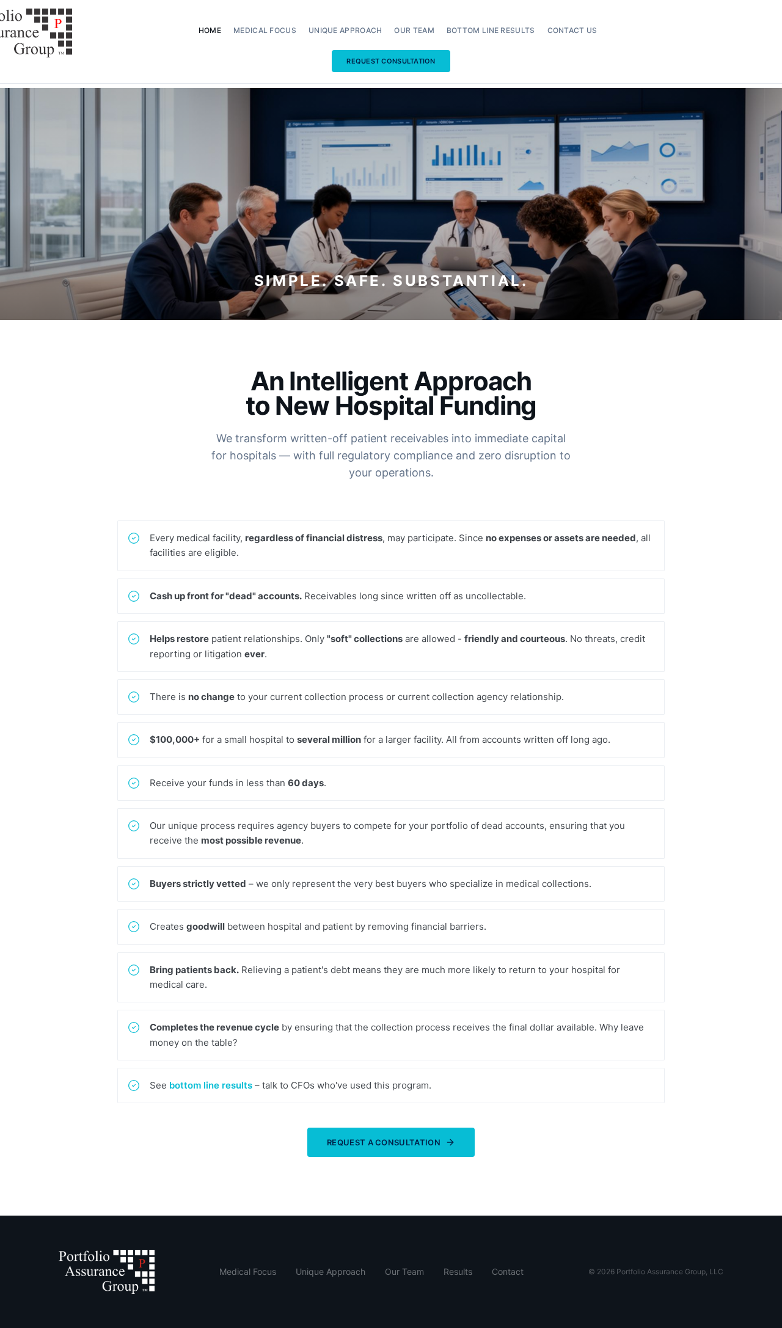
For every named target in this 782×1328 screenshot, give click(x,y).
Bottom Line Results (491, 30)
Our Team (414, 30)
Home (210, 30)
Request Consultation (391, 61)
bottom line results (210, 1085)
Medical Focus (264, 30)
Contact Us (572, 30)
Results (458, 1271)
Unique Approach (345, 30)
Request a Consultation (383, 1142)
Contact (508, 1271)
